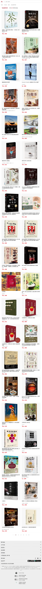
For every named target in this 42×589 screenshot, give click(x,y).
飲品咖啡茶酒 (13, 4)
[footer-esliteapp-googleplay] (37, 560)
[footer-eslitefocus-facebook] (35, 558)
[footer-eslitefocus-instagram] (40, 558)
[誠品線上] (2, 2)
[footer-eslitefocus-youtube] (38, 558)
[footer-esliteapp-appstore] (31, 560)
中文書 (5, 4)
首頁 (2, 4)
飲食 (9, 4)
